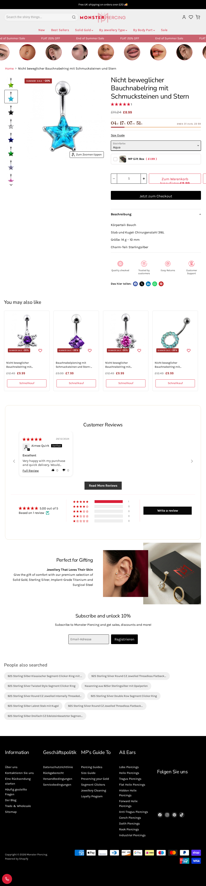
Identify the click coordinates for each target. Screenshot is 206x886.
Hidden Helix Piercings (128, 793)
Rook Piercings (129, 829)
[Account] (184, 17)
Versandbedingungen (57, 779)
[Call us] (7, 879)
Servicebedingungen (57, 784)
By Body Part (142, 30)
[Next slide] (192, 461)
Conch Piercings (130, 817)
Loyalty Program (92, 796)
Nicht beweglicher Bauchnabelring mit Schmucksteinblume (118, 365)
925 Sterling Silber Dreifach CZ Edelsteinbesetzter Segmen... (45, 716)
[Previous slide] (14, 461)
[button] (121, 104)
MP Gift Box (142, 159)
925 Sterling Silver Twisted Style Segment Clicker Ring (41, 686)
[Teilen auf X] (141, 283)
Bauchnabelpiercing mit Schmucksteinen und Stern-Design (73, 365)
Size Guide (118, 135)
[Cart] (198, 17)
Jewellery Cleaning (93, 790)
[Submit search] (73, 17)
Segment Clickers (93, 784)
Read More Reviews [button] (103, 485)
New (41, 30)
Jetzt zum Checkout (156, 196)
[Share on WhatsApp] (154, 283)
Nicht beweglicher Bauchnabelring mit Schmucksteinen (167, 365)
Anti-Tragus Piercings (133, 812)
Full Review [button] (31, 471)
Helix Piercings (129, 773)
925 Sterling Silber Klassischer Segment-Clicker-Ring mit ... (45, 676)
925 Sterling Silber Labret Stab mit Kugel (33, 706)
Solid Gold (83, 30)
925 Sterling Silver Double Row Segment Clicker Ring (124, 696)
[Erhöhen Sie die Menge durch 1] (144, 179)
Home (9, 68)
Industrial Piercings (132, 835)
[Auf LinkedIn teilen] (148, 283)
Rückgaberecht (53, 773)
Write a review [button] (167, 510)
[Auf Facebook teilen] (135, 283)
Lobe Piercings (129, 767)
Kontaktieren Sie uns (19, 773)
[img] (32, 439)
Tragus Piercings (130, 779)
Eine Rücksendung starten (18, 781)
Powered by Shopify (16, 858)
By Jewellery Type (112, 30)
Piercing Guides (91, 767)
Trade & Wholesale (18, 806)
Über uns (11, 767)
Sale (164, 30)
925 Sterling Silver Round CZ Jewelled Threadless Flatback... (128, 676)
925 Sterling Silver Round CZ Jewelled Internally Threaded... (44, 696)
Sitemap (11, 812)
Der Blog (10, 800)
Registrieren (124, 639)
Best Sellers (60, 30)
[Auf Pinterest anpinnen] (161, 283)
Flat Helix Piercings (132, 784)
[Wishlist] (191, 17)
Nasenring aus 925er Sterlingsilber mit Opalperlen (116, 686)
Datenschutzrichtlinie (58, 767)
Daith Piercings (129, 823)
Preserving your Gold (95, 779)
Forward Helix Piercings (128, 803)
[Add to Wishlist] (40, 350)
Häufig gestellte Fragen (16, 792)
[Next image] (11, 185)
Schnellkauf (26, 383)
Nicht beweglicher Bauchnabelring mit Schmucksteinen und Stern (23, 365)
